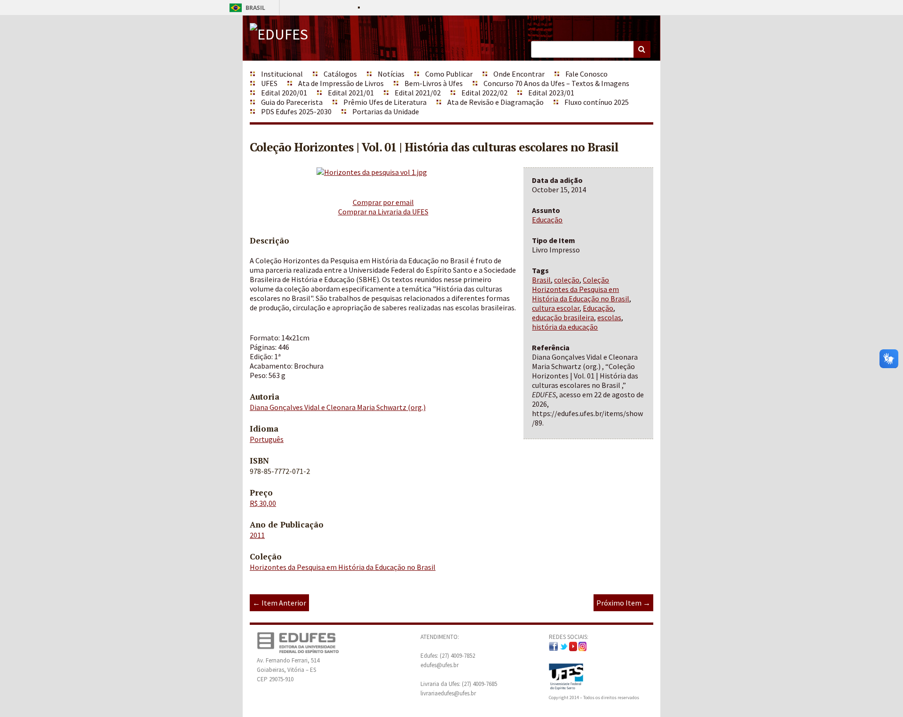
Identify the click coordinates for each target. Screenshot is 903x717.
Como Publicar (449, 74)
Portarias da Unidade (385, 111)
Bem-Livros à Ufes (433, 83)
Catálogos (340, 74)
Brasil (541, 279)
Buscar (642, 49)
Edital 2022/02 (484, 92)
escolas (609, 317)
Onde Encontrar (519, 74)
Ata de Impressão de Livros (341, 83)
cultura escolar (555, 308)
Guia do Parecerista (292, 102)
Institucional (282, 74)
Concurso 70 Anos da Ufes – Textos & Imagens (556, 83)
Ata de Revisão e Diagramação (495, 102)
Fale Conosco (586, 74)
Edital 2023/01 (551, 92)
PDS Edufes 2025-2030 (296, 111)
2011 (257, 535)
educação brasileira (563, 317)
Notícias (391, 74)
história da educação (565, 326)
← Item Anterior (279, 602)
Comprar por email (383, 202)
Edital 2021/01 (351, 92)
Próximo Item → (623, 602)
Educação (547, 219)
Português (267, 439)
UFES (269, 83)
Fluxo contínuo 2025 (596, 102)
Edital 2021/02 (418, 92)
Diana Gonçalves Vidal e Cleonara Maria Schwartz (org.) (338, 407)
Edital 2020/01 (284, 92)
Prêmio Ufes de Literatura (385, 102)
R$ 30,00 (263, 503)
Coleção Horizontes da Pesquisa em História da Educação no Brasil (580, 289)
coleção (566, 279)
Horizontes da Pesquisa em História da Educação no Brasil (343, 567)
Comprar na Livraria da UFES (383, 211)
